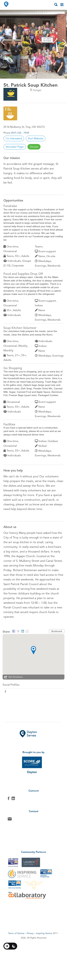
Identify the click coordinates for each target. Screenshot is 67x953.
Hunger (37, 90)
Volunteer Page (15, 146)
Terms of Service (16, 933)
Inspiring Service (44, 933)
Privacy (30, 933)
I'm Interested (14, 138)
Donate (34, 146)
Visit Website (35, 138)
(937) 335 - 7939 (20, 132)
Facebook (8, 799)
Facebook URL (5, 692)
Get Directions (15, 677)
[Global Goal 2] (10, 113)
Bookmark (56, 631)
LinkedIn (13, 799)
